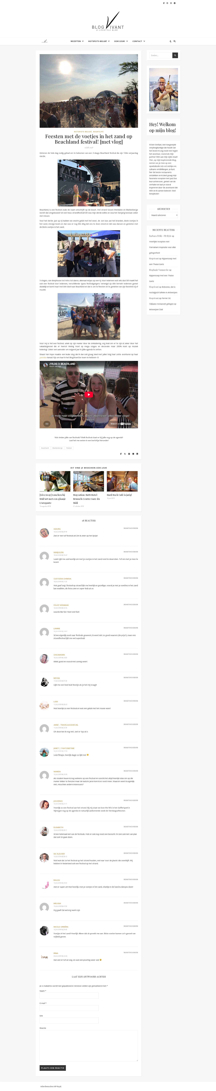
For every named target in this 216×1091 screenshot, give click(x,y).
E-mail (43, 1003)
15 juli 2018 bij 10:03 (60, 883)
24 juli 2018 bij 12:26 (60, 956)
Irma (56, 953)
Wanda (57, 771)
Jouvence (58, 801)
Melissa (57, 903)
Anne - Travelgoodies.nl (66, 725)
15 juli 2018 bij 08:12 (60, 856)
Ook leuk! (119, 41)
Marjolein (59, 552)
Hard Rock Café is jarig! (119, 494)
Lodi (56, 701)
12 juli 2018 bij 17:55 (60, 751)
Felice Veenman (61, 605)
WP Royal (57, 1086)
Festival (69, 448)
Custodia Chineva (62, 578)
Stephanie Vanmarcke (159, 270)
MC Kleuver (59, 853)
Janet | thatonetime (64, 748)
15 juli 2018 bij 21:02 (60, 906)
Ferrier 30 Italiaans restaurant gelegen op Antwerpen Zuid (162, 304)
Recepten (76, 41)
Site (41, 1015)
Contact (137, 41)
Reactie (43, 1028)
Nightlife (98, 132)
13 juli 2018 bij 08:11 (60, 830)
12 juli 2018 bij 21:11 (60, 804)
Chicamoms (59, 654)
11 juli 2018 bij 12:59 (60, 728)
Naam (43, 991)
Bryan (57, 678)
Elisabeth (58, 827)
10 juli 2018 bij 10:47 (60, 555)
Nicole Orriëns (61, 926)
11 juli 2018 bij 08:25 (60, 704)
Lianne (57, 628)
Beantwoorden (131, 528)
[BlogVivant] (44, 41)
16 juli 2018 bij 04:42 (60, 929)
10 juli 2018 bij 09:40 (60, 532)
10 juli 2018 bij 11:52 (60, 581)
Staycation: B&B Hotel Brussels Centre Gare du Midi (86, 498)
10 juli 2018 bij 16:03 (60, 657)
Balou (57, 880)
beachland (45, 448)
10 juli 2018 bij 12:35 (60, 608)
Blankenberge (57, 448)
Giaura (57, 529)
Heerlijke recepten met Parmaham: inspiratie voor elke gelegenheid (162, 247)
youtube (43, 357)
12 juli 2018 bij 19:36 (60, 774)
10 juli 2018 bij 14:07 (60, 631)
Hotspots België (97, 41)
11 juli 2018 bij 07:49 (60, 681)
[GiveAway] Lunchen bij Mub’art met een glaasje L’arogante (53, 498)
